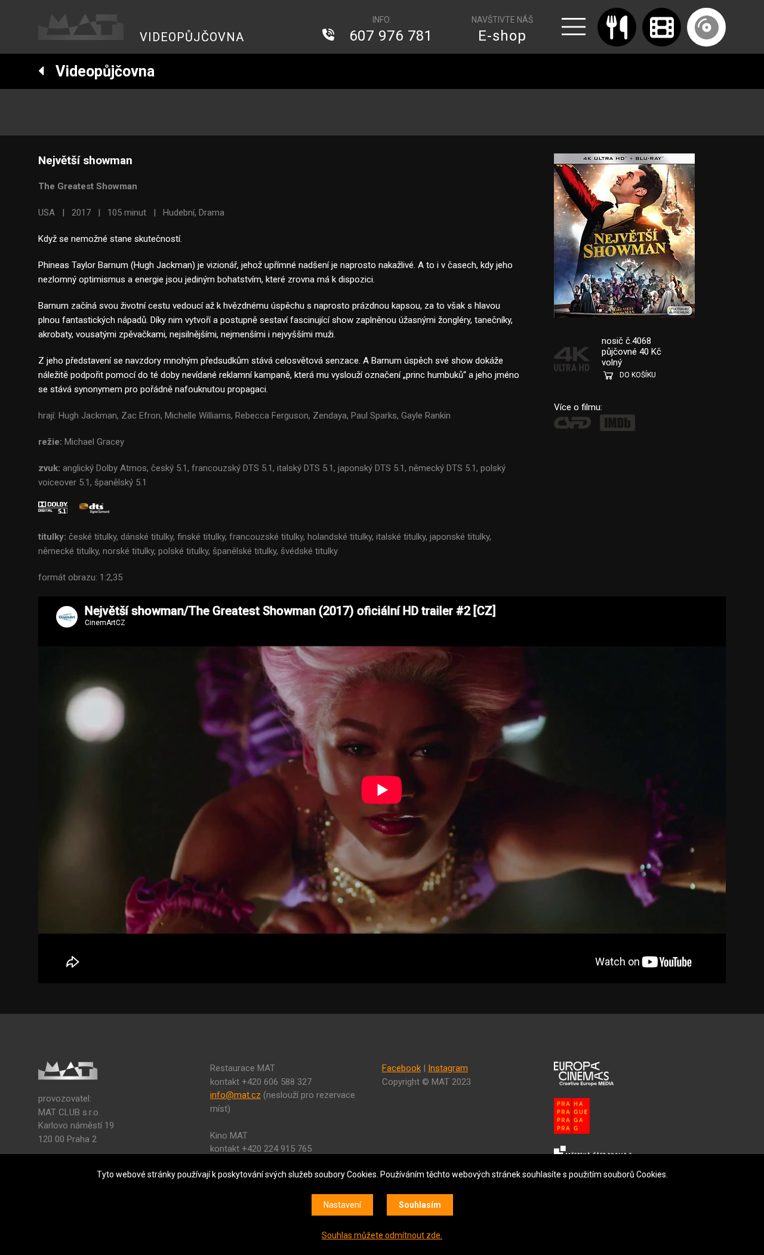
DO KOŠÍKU (638, 375)
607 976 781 (391, 35)
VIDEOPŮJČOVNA (192, 37)
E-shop (502, 35)
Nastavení (342, 1205)
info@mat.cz (235, 1095)
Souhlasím (420, 1205)
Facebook (401, 1068)
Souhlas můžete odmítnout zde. (382, 1235)
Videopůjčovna (100, 71)
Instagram (448, 1068)
